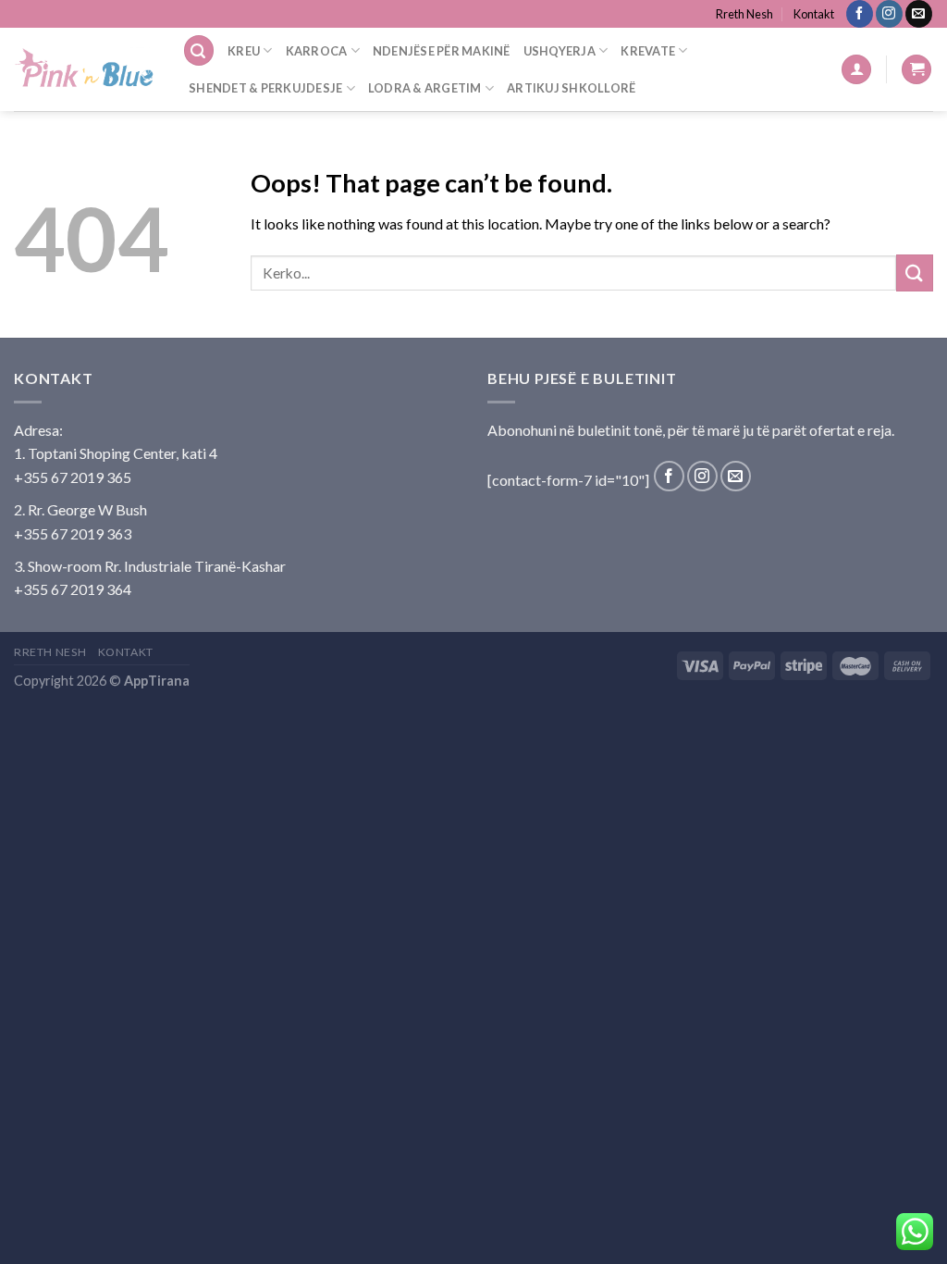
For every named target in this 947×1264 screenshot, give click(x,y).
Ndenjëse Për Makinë (441, 50)
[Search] (199, 50)
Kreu (244, 50)
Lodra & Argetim (425, 88)
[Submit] (914, 272)
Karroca (317, 50)
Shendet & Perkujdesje (265, 88)
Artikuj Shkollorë (571, 88)
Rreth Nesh (744, 13)
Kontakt (813, 13)
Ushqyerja (559, 50)
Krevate (648, 50)
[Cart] (916, 70)
